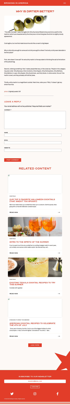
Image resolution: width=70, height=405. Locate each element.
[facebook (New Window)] (58, 394)
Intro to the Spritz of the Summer (29, 242)
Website (7, 147)
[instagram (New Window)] (35, 394)
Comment (8, 110)
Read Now (14, 212)
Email (6, 140)
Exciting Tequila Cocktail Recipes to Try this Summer (32, 284)
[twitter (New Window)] (11, 394)
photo (6, 91)
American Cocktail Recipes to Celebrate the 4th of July (32, 324)
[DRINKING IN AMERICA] (16, 3)
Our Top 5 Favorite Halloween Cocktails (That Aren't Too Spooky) (32, 200)
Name (6, 132)
